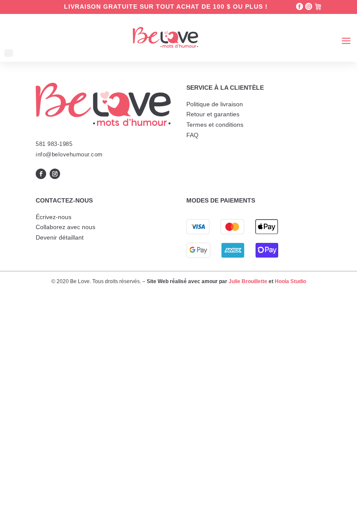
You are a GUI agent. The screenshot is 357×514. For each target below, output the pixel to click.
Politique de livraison (214, 104)
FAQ (192, 135)
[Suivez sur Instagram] (55, 174)
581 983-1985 (54, 144)
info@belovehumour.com (69, 154)
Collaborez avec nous (65, 226)
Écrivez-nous (53, 216)
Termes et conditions (214, 124)
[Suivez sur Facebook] (41, 174)
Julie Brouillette (248, 281)
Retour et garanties (212, 114)
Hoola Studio (290, 281)
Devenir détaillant (60, 237)
